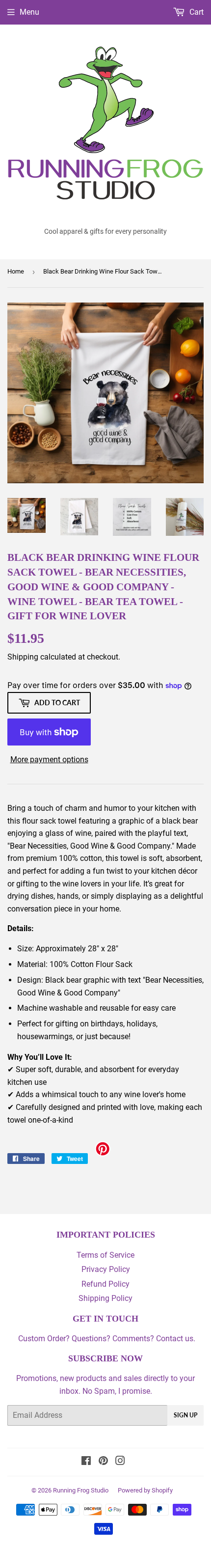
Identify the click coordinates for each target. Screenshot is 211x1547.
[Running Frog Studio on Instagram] (120, 1461)
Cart (195, 12)
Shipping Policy (105, 1298)
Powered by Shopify (145, 1490)
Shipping (22, 657)
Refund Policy (105, 1284)
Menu (29, 12)
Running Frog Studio (80, 1490)
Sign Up (185, 1415)
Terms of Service (105, 1255)
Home (15, 271)
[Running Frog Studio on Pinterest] (103, 1461)
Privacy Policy (105, 1269)
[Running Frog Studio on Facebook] (86, 1461)
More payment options (49, 759)
